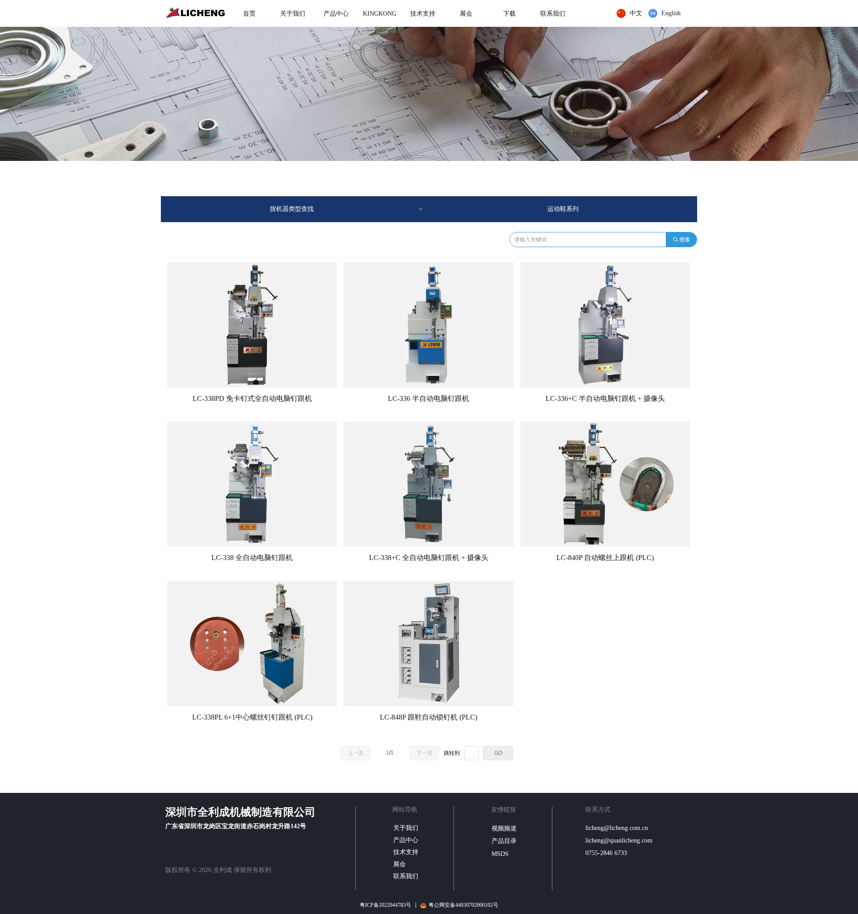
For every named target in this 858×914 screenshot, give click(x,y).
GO (498, 753)
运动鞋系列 (563, 209)
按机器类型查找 (347, 209)
